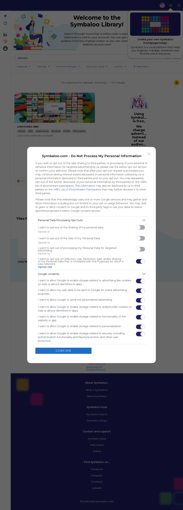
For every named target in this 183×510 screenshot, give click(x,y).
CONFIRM (63, 350)
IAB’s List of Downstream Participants (77, 189)
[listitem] (91, 220)
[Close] (148, 153)
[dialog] (91, 255)
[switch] (140, 227)
